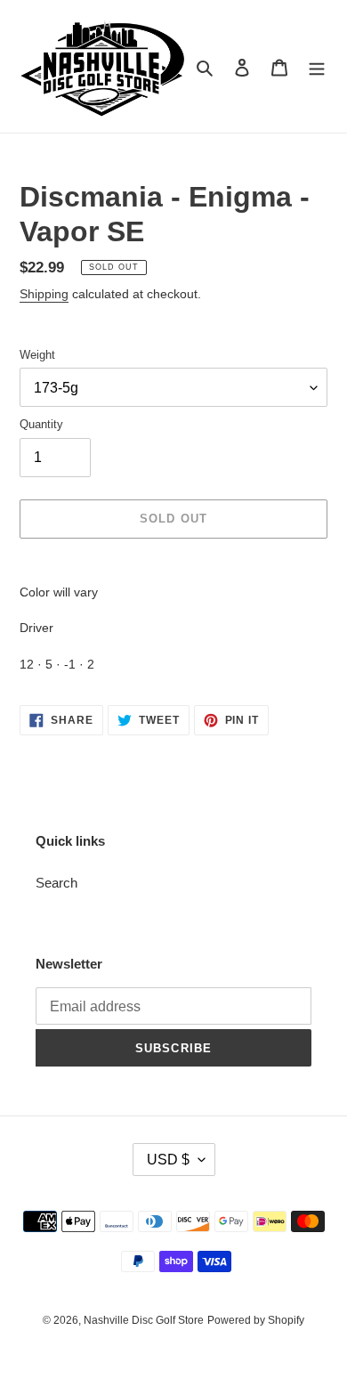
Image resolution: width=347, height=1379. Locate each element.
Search (56, 882)
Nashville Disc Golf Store (144, 1320)
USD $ (168, 1159)
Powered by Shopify (255, 1320)
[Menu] (316, 66)
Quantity (41, 424)
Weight (37, 354)
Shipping (44, 294)
